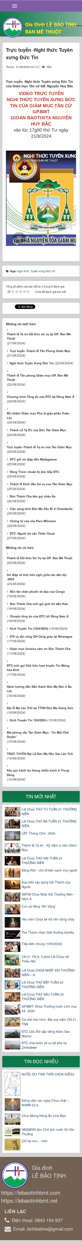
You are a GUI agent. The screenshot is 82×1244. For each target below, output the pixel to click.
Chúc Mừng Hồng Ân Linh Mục (44, 1115)
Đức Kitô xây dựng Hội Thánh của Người (46, 884)
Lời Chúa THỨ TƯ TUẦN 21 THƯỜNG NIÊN (49, 811)
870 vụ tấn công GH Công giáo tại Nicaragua (41, 636)
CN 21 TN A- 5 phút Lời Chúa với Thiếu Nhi (45, 958)
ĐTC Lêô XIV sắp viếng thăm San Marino (46, 1033)
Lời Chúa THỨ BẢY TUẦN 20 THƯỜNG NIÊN (42, 984)
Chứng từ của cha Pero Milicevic (33, 521)
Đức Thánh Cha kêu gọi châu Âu (33, 496)
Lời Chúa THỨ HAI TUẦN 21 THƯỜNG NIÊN (42, 860)
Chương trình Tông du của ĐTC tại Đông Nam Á (40, 396)
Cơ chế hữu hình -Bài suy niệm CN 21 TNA (49, 1021)
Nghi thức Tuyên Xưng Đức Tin (32, 363)
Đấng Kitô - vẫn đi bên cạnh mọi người (49, 870)
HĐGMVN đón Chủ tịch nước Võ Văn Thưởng (48, 1131)
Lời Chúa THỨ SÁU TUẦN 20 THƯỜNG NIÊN (43, 996)
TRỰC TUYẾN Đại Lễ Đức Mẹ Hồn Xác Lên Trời (40, 754)
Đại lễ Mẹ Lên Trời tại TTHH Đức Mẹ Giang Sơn (40, 708)
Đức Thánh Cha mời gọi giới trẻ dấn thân (39, 604)
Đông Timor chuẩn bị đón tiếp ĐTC (34, 472)
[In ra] (64, 71)
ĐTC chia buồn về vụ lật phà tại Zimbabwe (44, 1045)
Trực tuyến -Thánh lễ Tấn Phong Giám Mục (40, 351)
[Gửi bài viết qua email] (56, 71)
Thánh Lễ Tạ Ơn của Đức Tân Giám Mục (38, 430)
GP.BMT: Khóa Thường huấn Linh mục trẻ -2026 (49, 1008)
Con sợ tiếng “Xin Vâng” (39, 906)
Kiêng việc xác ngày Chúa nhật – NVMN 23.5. (45, 1102)
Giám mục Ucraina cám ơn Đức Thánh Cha (40, 648)
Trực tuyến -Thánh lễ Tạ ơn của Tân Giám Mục (39, 447)
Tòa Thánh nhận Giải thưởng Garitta (48, 932)
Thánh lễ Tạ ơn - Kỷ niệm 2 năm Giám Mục (49, 847)
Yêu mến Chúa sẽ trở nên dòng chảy (48, 919)
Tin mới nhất (41, 796)
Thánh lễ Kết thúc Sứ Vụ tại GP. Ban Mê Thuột (39, 558)
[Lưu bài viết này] (72, 71)
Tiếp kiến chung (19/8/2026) (42, 943)
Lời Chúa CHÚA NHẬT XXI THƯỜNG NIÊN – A (48, 972)
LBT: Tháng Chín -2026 (38, 833)
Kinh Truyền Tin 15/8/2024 (28, 720)
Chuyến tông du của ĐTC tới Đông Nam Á (39, 616)
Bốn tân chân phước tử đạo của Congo (37, 591)
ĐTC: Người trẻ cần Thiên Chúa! (32, 533)
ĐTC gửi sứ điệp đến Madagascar (33, 459)
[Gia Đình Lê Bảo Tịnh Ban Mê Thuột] (12, 26)
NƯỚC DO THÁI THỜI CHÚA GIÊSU (48, 1074)
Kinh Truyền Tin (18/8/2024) (29, 628)
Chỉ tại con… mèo (35, 1141)
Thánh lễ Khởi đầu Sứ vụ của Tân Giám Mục (41, 484)
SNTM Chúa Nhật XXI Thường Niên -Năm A (48, 896)
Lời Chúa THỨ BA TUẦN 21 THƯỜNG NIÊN (49, 823)
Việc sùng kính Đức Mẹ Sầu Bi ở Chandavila (41, 509)
